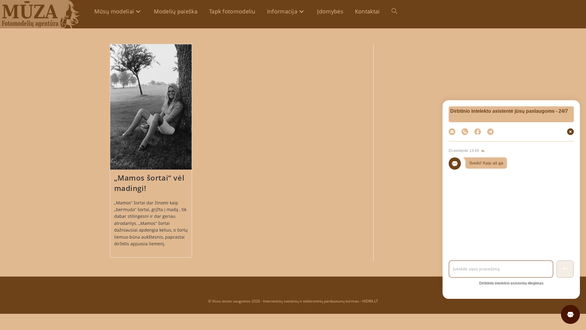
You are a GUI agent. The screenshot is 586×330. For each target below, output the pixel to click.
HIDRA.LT (370, 301)
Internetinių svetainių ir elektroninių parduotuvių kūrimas (311, 301)
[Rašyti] (490, 131)
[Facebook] (477, 131)
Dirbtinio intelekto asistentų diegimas (511, 283)
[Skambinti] (464, 131)
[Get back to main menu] (482, 151)
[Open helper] (570, 314)
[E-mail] (452, 131)
